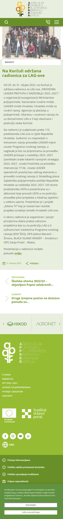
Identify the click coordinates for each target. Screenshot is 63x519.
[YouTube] (20, 436)
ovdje (18, 253)
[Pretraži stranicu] (6, 22)
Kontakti (7, 395)
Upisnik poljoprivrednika (16, 387)
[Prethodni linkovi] (3, 324)
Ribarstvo (7, 378)
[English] (48, 22)
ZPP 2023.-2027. (10, 383)
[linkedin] (28, 436)
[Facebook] (5, 436)
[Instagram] (13, 436)
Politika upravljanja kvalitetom (23, 474)
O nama (6, 374)
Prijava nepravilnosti (17, 481)
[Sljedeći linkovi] (59, 324)
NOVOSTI (9, 62)
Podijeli (34, 263)
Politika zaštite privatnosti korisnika (25, 467)
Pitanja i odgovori (12, 391)
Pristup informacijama (18, 460)
